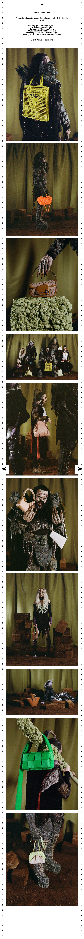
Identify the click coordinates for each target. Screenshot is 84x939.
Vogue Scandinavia (45, 40)
